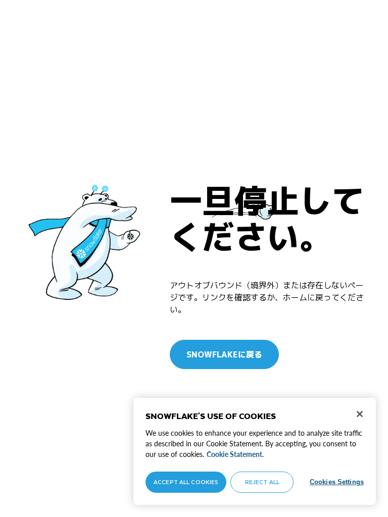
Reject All (262, 482)
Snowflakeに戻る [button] (224, 354)
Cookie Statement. (235, 454)
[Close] (360, 414)
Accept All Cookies (186, 482)
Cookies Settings (337, 482)
